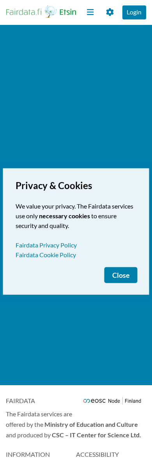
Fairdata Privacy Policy (46, 245)
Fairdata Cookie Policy (46, 254)
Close (121, 275)
